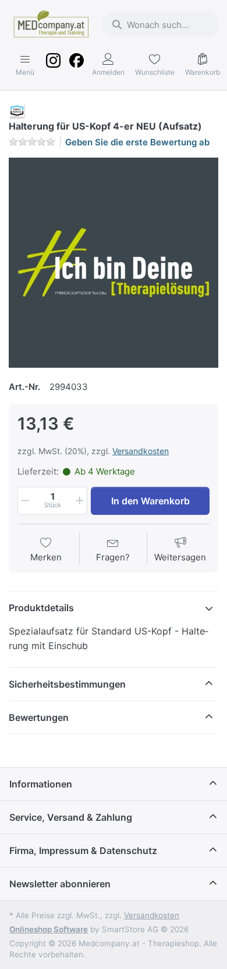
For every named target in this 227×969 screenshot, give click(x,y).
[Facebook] (76, 65)
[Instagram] (52, 65)
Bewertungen (39, 717)
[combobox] (160, 24)
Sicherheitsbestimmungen (67, 684)
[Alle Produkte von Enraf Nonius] (17, 111)
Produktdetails (41, 608)
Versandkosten (140, 451)
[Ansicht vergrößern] (113, 263)
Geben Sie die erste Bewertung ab (137, 142)
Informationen (40, 784)
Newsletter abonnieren (60, 884)
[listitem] (113, 263)
